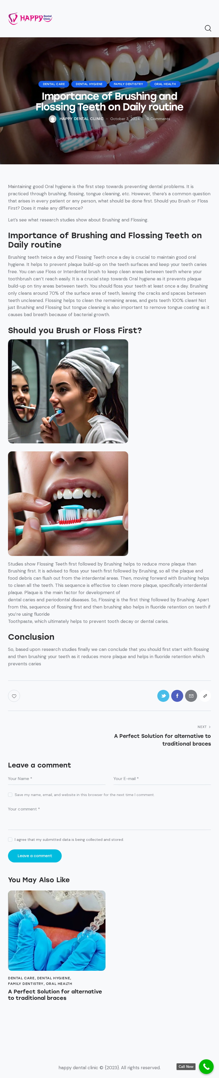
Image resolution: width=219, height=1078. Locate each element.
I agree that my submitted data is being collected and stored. (69, 839)
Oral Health (165, 84)
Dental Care (54, 84)
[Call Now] (206, 1066)
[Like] (14, 696)
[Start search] (207, 28)
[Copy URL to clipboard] (205, 696)
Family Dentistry (128, 84)
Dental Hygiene (89, 84)
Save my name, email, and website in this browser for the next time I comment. (85, 794)
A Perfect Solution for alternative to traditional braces (55, 994)
